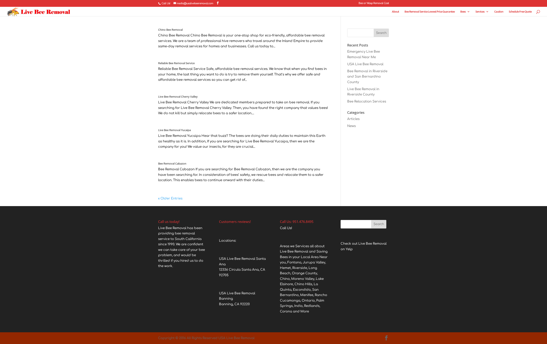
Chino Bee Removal (170, 30)
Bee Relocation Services (366, 101)
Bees (463, 11)
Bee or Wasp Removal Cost (374, 3)
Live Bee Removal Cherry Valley (178, 96)
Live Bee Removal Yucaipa (174, 130)
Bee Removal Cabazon (172, 163)
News (351, 126)
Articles (353, 119)
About (395, 11)
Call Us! (166, 3)
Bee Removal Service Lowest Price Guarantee (429, 11)
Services (479, 11)
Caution (498, 11)
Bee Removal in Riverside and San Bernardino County (367, 76)
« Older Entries (170, 198)
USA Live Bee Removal (365, 64)
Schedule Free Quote (520, 11)
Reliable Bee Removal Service (176, 63)
